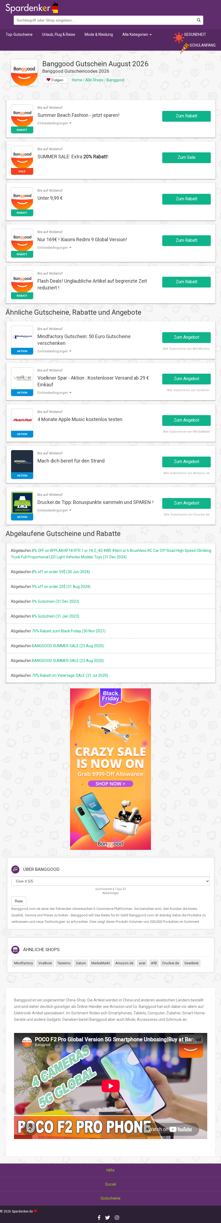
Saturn (81, 963)
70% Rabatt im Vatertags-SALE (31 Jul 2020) (70, 675)
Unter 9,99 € (50, 198)
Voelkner (45, 963)
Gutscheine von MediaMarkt (190, 431)
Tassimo (64, 963)
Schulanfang (203, 45)
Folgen (56, 80)
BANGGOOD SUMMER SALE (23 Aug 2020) (68, 646)
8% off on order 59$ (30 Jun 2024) (61, 572)
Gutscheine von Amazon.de (190, 473)
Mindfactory (23, 963)
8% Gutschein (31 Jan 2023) (55, 616)
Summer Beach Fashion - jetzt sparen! (78, 115)
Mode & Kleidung (99, 34)
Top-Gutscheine (19, 34)
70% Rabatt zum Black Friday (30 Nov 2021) (69, 631)
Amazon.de (124, 963)
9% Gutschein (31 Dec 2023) (55, 601)
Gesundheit (195, 34)
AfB (154, 963)
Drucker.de (170, 963)
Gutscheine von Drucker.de (190, 514)
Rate (19, 901)
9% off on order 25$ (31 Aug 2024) (61, 586)
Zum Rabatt (186, 115)
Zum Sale (186, 157)
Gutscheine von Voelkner (191, 390)
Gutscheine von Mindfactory (189, 349)
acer (142, 963)
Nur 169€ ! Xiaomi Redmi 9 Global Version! (82, 239)
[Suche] (198, 20)
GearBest (191, 963)
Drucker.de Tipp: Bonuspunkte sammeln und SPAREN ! (95, 502)
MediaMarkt (100, 963)
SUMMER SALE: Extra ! (72, 156)
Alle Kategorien (135, 34)
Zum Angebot (186, 337)
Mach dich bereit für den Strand (71, 461)
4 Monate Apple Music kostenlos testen (79, 419)
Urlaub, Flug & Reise (58, 34)
